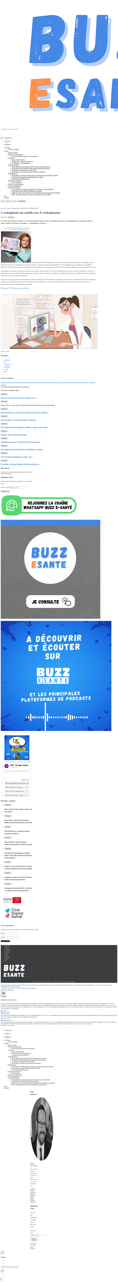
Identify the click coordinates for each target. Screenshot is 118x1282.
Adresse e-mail (5, 487)
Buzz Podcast (16, 182)
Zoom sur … (7, 141)
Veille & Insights (13, 165)
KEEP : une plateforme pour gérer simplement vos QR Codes (31, 194)
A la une (8, 208)
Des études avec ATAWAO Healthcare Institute (27, 191)
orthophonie (73, 382)
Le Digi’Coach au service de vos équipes (25, 156)
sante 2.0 (87, 382)
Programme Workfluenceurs (21, 179)
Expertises (7, 147)
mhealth (64, 382)
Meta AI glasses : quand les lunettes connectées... (19, 420)
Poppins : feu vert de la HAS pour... (14, 435)
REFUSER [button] (26, 988)
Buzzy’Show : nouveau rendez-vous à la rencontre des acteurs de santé (35, 175)
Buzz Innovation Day (18, 160)
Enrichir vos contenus (15, 180)
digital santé (18, 382)
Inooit (40, 382)
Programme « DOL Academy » (21, 163)
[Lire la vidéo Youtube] (49, 322)
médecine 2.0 (58, 382)
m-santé (51, 382)
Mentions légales (46, 981)
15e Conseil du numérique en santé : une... (17, 457)
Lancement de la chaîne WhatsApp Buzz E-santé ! (28, 177)
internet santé (45, 382)
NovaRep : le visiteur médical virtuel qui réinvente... (20, 464)
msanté (68, 382)
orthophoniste (81, 382)
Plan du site (36, 981)
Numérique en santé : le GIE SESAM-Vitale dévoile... (21, 442)
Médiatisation (12, 174)
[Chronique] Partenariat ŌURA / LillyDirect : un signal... (22, 449)
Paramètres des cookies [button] (8, 988)
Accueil (3, 208)
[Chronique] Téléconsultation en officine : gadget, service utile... (24, 427)
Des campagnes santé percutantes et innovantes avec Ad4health (33, 189)
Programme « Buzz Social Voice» (22, 161)
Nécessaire (6, 1012)
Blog (5, 196)
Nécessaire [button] (4, 1010)
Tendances (7, 144)
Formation (11, 158)
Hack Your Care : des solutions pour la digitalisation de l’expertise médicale (36, 193)
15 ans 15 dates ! (13, 149)
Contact (6, 198)
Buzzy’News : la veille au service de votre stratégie (28, 172)
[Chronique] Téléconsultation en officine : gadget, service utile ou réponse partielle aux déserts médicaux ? (18, 855)
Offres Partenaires (14, 187)
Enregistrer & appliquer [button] (7, 1025)
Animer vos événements (16, 184)
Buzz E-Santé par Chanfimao (65, 981)
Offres (6, 151)
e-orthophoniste (26, 382)
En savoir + (33, 988)
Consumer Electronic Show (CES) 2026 (24, 170)
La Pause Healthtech (14, 186)
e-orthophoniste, (48, 267)
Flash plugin (14, 1267)
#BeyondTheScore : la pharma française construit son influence (24, 412)
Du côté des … (8, 138)
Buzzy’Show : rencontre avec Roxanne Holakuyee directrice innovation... (28, 405)
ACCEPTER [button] (19, 988)
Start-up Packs (13, 153)
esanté (36, 382)
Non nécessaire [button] (5, 1018)
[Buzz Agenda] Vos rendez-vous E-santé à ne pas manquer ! (31, 167)
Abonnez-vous (5, 491)
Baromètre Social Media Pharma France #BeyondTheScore (31, 168)
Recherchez (22, 201)
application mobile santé (8, 382)
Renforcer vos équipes (15, 154)
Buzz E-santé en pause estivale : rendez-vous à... (19, 398)
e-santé (33, 382)
